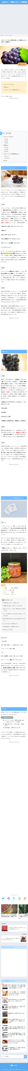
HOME (15, 1065)
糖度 (6, 141)
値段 (6, 142)
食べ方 (6, 156)
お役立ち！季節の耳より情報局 (14, 2)
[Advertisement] (14, 18)
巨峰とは (5, 145)
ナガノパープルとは (8, 136)
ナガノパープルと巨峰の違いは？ (11, 153)
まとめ (5, 160)
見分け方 (7, 158)
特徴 (6, 139)
